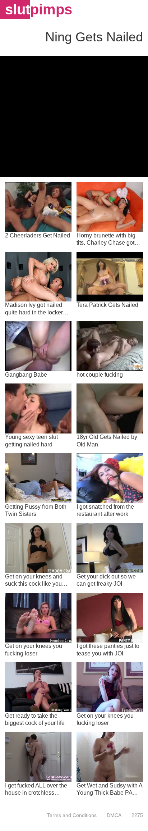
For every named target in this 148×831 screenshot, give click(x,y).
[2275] (134, 815)
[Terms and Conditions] (72, 815)
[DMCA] (114, 815)
